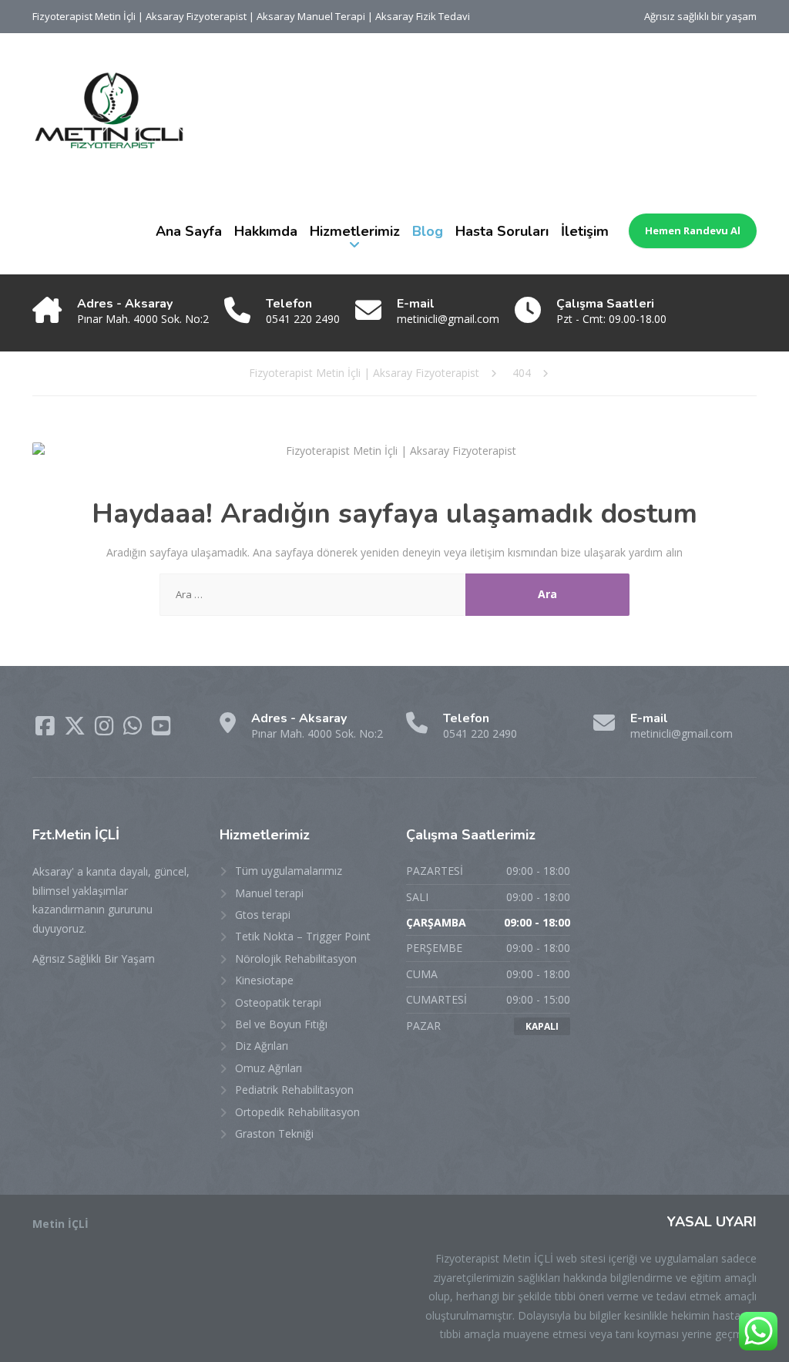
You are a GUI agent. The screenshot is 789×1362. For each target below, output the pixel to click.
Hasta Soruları (502, 231)
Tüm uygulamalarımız (288, 870)
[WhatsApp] (134, 729)
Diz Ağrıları (261, 1045)
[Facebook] (46, 729)
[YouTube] (161, 729)
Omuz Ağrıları (268, 1068)
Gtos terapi (262, 914)
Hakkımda (265, 231)
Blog (427, 231)
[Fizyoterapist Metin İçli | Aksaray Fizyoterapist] (109, 110)
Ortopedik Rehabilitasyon (297, 1112)
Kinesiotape (264, 980)
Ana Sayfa (189, 231)
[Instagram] (106, 729)
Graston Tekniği (274, 1133)
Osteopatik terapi (278, 1002)
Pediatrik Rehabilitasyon (294, 1089)
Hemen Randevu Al (692, 230)
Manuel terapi (269, 893)
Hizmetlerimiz (355, 231)
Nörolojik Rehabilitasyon (296, 958)
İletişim (585, 231)
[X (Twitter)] (76, 729)
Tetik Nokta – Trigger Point (303, 936)
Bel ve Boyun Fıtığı (281, 1024)
